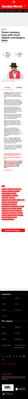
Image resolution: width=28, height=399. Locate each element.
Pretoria (21, 206)
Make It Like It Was (6, 204)
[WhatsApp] (20, 356)
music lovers (13, 204)
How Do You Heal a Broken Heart (9, 200)
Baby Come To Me (10, 189)
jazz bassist (4, 202)
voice (15, 217)
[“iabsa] (8, 391)
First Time (14, 193)
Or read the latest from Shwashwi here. (12, 158)
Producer (4, 208)
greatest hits (11, 197)
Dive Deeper (7, 87)
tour (3, 217)
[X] (17, 356)
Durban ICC (10, 191)
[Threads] (3, 360)
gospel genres (5, 197)
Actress (3, 189)
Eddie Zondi (16, 191)
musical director (5, 206)
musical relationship (14, 206)
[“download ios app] (20, 391)
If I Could (19, 200)
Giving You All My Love (7, 195)
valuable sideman (9, 217)
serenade (19, 208)
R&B (8, 208)
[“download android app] (8, 395)
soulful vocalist (13, 213)
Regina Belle (13, 208)
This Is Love (20, 215)
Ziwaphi (4, 29)
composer (4, 191)
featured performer (6, 193)
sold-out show (5, 213)
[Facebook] (3, 356)
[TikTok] (13, 356)
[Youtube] (24, 356)
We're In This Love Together (7, 219)
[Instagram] (6, 356)
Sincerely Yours (5, 210)
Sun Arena (4, 215)
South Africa (19, 213)
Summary (19, 87)
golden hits (15, 195)
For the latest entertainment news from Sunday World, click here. (12, 154)
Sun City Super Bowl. (12, 215)
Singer (11, 210)
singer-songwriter (17, 210)
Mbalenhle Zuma (8, 170)
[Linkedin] (10, 356)
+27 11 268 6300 (10, 364)
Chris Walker (18, 189)
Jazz (23, 200)
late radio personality (12, 202)
